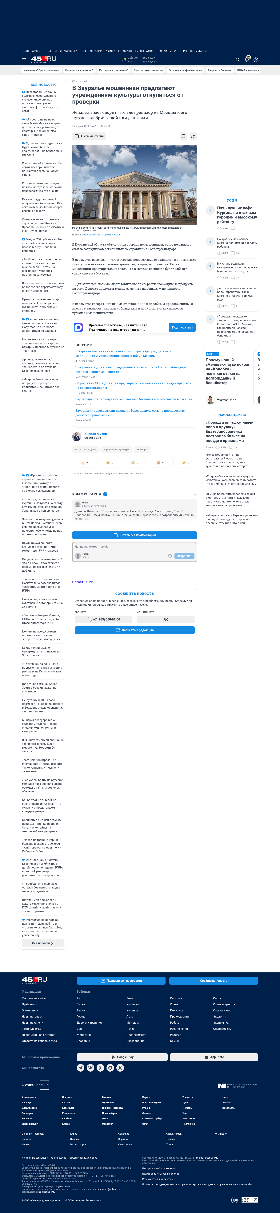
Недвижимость (33, 51)
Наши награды (32, 1016)
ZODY (173, 51)
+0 (182, 526)
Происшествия (180, 1016)
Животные (84, 1035)
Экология (219, 1016)
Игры (183, 51)
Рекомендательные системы (157, 1179)
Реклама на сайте (34, 998)
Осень (174, 1004)
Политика (176, 1010)
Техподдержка (31, 1028)
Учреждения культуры (116, 449)
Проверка (142, 449)
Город (81, 1016)
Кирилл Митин (95, 434)
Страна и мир (222, 1010)
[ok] (100, 1068)
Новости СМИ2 (83, 582)
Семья (174, 1041)
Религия (175, 1035)
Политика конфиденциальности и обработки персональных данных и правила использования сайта (197, 1184)
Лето (129, 1016)
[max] (110, 1068)
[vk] (90, 1068)
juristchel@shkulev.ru (109, 1189)
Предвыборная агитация (38, 1035)
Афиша (110, 51)
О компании (30, 1010)
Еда (79, 1028)
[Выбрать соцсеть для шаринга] (193, 136)
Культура (132, 1010)
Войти (85, 557)
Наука (130, 1028)
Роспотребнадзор (85, 449)
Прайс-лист (29, 1004)
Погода (52, 51)
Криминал (133, 1004)
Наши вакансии (32, 1022)
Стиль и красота (224, 1004)
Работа (174, 1022)
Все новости (43, 84)
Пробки (162, 51)
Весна (81, 1010)
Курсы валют (144, 51)
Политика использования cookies (160, 1173)
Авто (80, 998)
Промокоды (198, 51)
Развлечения (179, 1028)
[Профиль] (255, 59)
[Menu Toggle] (24, 59)
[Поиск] (237, 59)
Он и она (176, 998)
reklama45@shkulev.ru (206, 1157)
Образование (135, 1041)
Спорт (217, 998)
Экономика (221, 1022)
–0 (192, 526)
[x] (120, 1068)
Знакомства (68, 51)
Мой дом (132, 1022)
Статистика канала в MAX (39, 1041)
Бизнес (81, 1004)
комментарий (92, 136)
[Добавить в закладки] (183, 136)
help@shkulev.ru (46, 1192)
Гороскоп (125, 51)
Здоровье (83, 1041)
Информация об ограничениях (159, 1168)
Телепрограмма (91, 51)
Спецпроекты (222, 1028)
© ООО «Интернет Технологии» (83, 1200)
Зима (130, 998)
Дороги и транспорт (90, 1022)
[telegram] (80, 1068)
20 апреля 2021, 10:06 (84, 126)
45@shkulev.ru (62, 1186)
